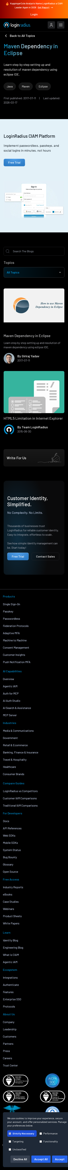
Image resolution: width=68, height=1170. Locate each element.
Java (10, 86)
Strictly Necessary (23, 1133)
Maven (26, 86)
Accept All (41, 1159)
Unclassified (19, 1149)
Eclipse (43, 86)
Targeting (18, 1141)
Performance (50, 1133)
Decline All (20, 1159)
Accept (60, 1159)
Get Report (44, 7)
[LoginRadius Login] (51, 25)
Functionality (50, 1141)
